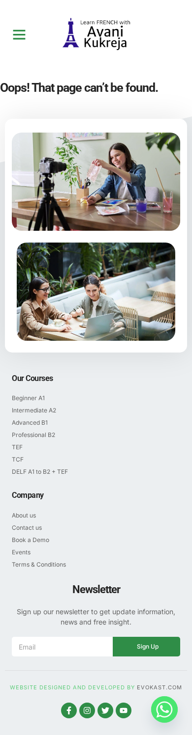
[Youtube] (123, 710)
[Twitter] (105, 710)
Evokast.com (159, 687)
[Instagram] (87, 710)
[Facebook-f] (69, 710)
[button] (19, 34)
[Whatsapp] (164, 709)
